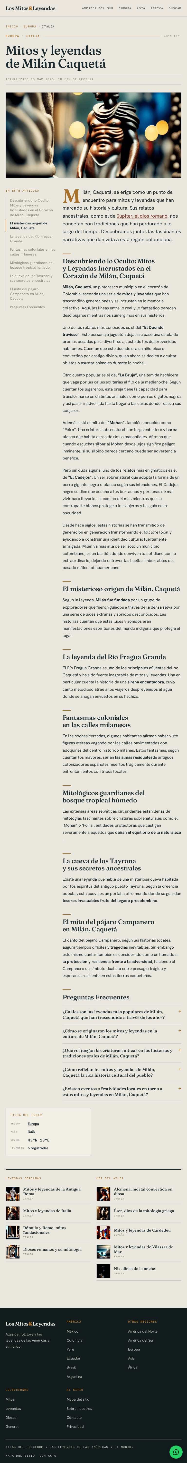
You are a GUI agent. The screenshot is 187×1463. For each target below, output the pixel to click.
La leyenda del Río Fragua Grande (31, 238)
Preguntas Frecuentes (27, 307)
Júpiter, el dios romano (142, 216)
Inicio (12, 26)
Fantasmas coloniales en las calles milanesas (32, 251)
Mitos (10, 1399)
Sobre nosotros (79, 1408)
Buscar (175, 8)
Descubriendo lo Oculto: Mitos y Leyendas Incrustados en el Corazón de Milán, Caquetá (31, 207)
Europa (125, 8)
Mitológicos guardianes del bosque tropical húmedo (32, 265)
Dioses (11, 1417)
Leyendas (13, 1408)
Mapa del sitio (78, 1399)
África (157, 8)
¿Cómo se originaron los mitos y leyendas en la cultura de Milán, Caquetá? (110, 1033)
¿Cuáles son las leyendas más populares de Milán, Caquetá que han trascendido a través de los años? (114, 1014)
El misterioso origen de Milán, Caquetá (28, 225)
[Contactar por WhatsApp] (176, 1452)
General (12, 1426)
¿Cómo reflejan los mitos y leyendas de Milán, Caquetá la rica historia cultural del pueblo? (109, 1072)
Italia (48, 26)
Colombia (74, 1340)
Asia (141, 8)
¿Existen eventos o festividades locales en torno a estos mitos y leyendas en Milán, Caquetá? (112, 1091)
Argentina (74, 1376)
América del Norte (143, 1331)
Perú (70, 1349)
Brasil (71, 1367)
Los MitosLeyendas (30, 8)
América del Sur (97, 8)
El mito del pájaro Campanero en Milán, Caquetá (27, 294)
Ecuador (74, 1358)
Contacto (74, 1417)
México (72, 1331)
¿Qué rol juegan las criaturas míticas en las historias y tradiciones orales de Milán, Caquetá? (117, 1053)
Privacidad (75, 1426)
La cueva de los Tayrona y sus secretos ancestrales (31, 278)
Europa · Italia (23, 36)
